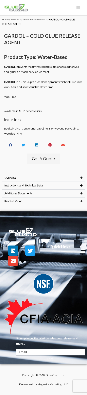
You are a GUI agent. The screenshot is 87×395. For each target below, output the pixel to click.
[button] (10, 144)
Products (16, 19)
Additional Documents (18, 193)
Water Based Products (35, 19)
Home (5, 19)
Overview (10, 177)
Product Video (13, 201)
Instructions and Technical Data (23, 185)
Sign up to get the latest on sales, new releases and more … (47, 341)
